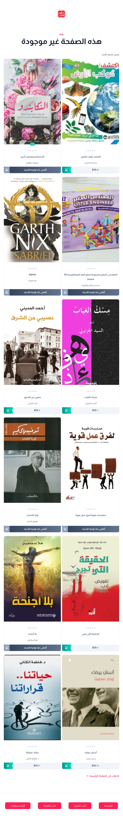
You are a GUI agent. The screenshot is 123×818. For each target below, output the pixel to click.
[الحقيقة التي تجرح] (90, 579)
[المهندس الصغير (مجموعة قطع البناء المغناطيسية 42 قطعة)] (90, 219)
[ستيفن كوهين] (92, 521)
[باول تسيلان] (87, 640)
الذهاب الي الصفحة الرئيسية (102, 776)
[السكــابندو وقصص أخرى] (32, 101)
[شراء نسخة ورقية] (90, 170)
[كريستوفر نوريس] (90, 640)
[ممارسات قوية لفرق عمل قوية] (90, 460)
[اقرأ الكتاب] (32, 144)
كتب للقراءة (49, 805)
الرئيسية (108, 805)
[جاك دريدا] (93, 640)
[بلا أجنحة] (32, 579)
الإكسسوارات (17, 805)
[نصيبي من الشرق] (32, 342)
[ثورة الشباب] (32, 460)
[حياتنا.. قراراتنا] (32, 697)
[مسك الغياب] (90, 342)
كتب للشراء (80, 805)
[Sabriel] (32, 219)
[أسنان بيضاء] (90, 697)
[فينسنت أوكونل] (89, 521)
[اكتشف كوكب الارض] (90, 101)
